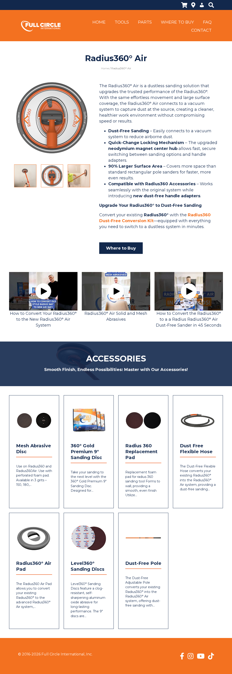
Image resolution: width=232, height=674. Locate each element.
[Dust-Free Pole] (143, 537)
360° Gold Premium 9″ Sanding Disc (86, 451)
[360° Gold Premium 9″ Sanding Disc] (89, 420)
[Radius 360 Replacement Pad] (143, 420)
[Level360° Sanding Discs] (89, 537)
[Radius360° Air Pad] (34, 537)
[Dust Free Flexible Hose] (198, 420)
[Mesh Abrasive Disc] (34, 420)
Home (105, 68)
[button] (26, 119)
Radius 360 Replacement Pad (141, 451)
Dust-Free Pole (143, 563)
